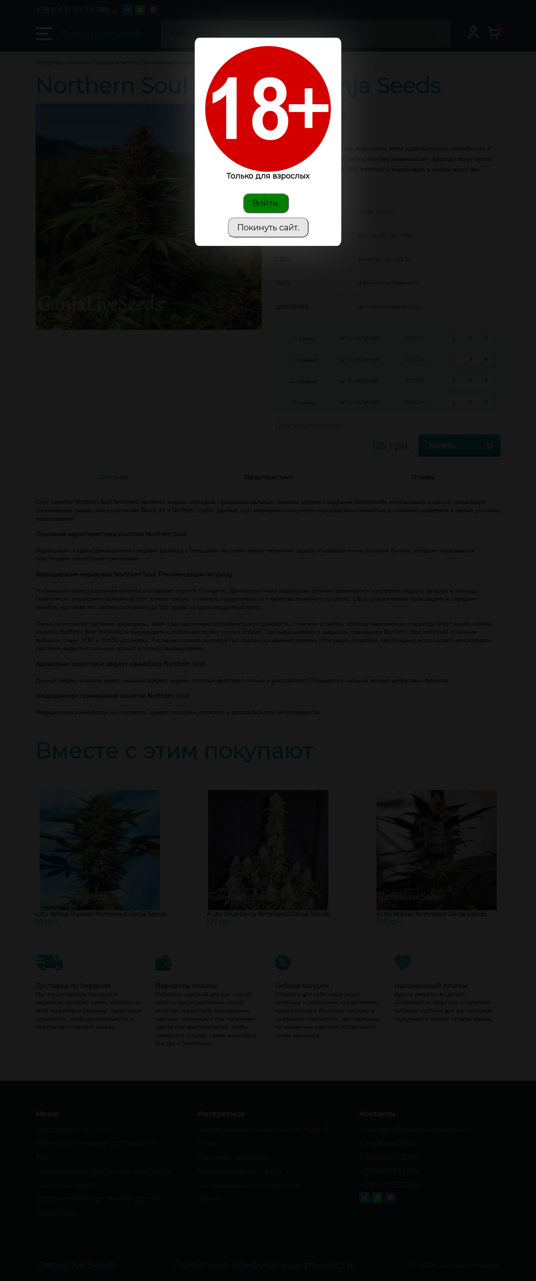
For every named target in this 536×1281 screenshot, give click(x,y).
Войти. (266, 203)
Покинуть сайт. (268, 227)
